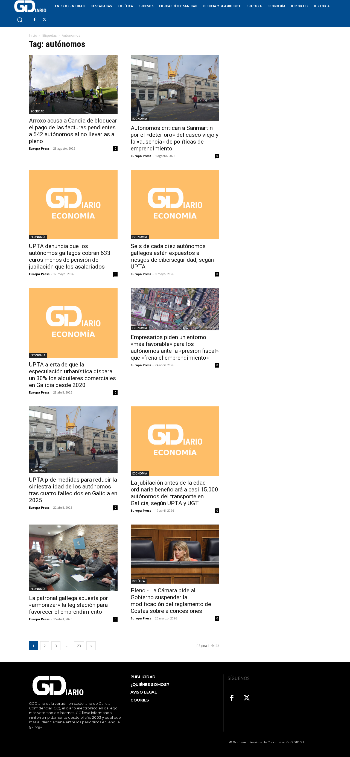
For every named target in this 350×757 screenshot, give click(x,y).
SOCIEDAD (38, 111)
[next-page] (91, 645)
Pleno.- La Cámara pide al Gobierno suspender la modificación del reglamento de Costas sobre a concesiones (171, 600)
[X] (44, 20)
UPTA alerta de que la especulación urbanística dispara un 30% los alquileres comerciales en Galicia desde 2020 (72, 374)
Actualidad (38, 470)
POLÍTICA (138, 581)
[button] (19, 19)
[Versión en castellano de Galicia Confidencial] (30, 6)
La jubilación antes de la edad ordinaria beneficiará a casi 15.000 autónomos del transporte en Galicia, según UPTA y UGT (174, 492)
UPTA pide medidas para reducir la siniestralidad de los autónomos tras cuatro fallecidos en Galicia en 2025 (73, 489)
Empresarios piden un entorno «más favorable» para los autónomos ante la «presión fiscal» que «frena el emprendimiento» (175, 347)
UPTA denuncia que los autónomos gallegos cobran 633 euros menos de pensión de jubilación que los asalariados (69, 256)
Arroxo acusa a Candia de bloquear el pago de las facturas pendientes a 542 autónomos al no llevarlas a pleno (73, 130)
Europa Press (39, 148)
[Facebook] (34, 20)
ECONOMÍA (139, 119)
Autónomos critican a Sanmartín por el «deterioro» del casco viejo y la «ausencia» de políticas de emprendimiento (174, 138)
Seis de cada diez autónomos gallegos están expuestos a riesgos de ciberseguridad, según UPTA (172, 256)
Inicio (33, 35)
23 (79, 646)
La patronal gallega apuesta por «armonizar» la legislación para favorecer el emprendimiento (68, 605)
